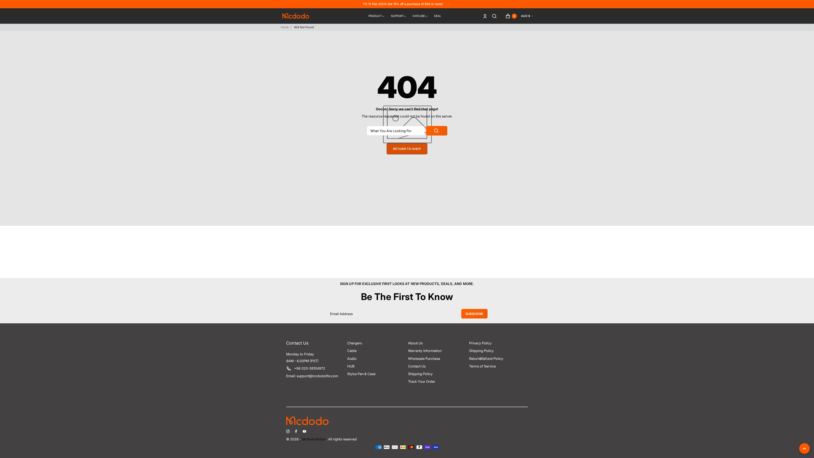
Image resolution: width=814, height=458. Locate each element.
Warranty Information (425, 351)
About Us (415, 343)
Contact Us (417, 366)
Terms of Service (482, 366)
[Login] (485, 16)
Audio (352, 358)
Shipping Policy (420, 374)
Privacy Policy (480, 343)
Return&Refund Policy (486, 358)
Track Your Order (421, 381)
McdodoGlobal (314, 439)
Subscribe (474, 314)
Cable (352, 351)
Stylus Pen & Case (361, 374)
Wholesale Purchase (424, 358)
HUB (350, 366)
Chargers (354, 343)
